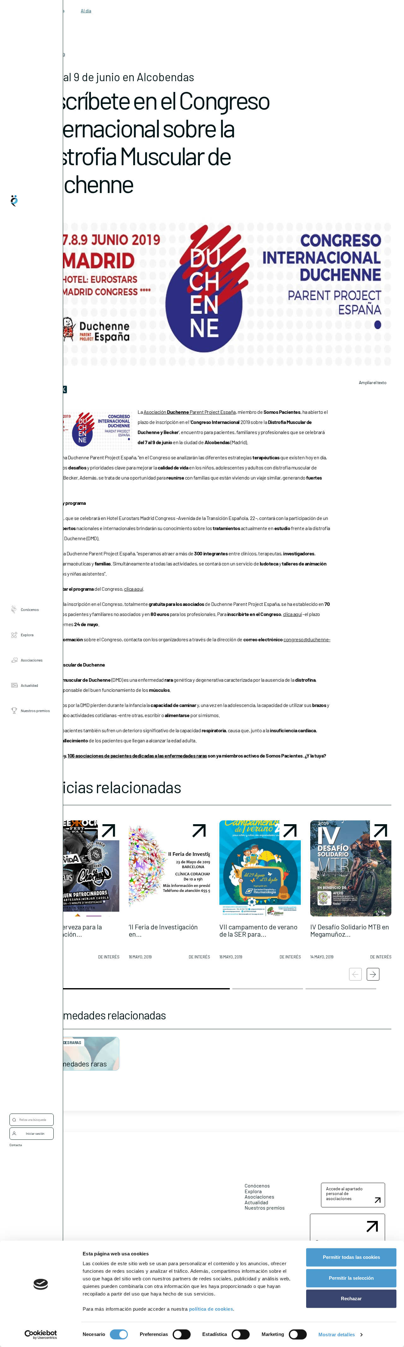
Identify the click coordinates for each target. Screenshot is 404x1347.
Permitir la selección (351, 1278)
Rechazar (351, 1298)
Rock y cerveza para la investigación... (70, 930)
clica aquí (133, 589)
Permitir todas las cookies (351, 1257)
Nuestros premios (35, 710)
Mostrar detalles (336, 1334)
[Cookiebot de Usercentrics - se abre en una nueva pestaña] (40, 1334)
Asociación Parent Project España (190, 412)
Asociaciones (32, 660)
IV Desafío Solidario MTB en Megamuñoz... (349, 930)
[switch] (182, 1334)
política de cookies (211, 1309)
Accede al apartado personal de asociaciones (344, 1193)
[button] (78, 892)
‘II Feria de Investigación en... (163, 930)
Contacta (15, 1145)
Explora (27, 634)
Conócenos (30, 609)
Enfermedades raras (75, 1063)
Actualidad (29, 685)
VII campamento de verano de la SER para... (258, 930)
